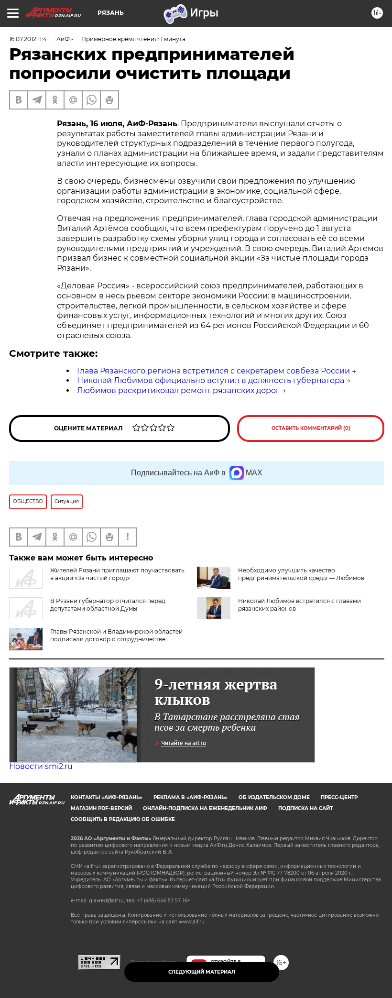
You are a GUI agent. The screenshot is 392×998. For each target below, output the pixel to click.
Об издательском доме (274, 797)
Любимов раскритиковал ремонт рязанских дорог (178, 390)
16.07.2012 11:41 (29, 39)
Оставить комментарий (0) (311, 428)
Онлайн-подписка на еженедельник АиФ (205, 808)
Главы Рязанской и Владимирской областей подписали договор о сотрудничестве (116, 635)
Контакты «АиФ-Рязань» (106, 797)
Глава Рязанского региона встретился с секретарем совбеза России (213, 370)
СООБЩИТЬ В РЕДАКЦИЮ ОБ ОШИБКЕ (123, 819)
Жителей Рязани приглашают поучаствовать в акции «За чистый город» (117, 574)
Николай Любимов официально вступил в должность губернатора (210, 380)
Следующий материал (201, 972)
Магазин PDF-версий (101, 808)
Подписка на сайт (305, 808)
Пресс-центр (339, 797)
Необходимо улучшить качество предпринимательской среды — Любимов (301, 574)
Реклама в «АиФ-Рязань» (190, 797)
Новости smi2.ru (41, 766)
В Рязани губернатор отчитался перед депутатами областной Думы (107, 604)
